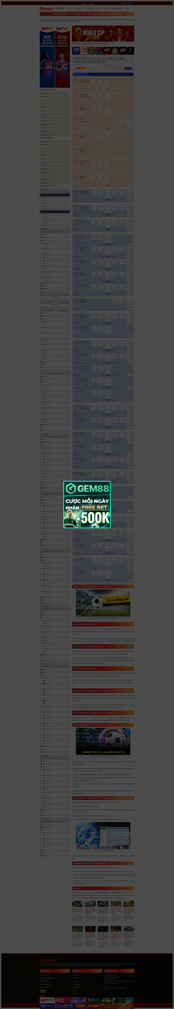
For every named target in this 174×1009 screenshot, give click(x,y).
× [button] (108, 483)
